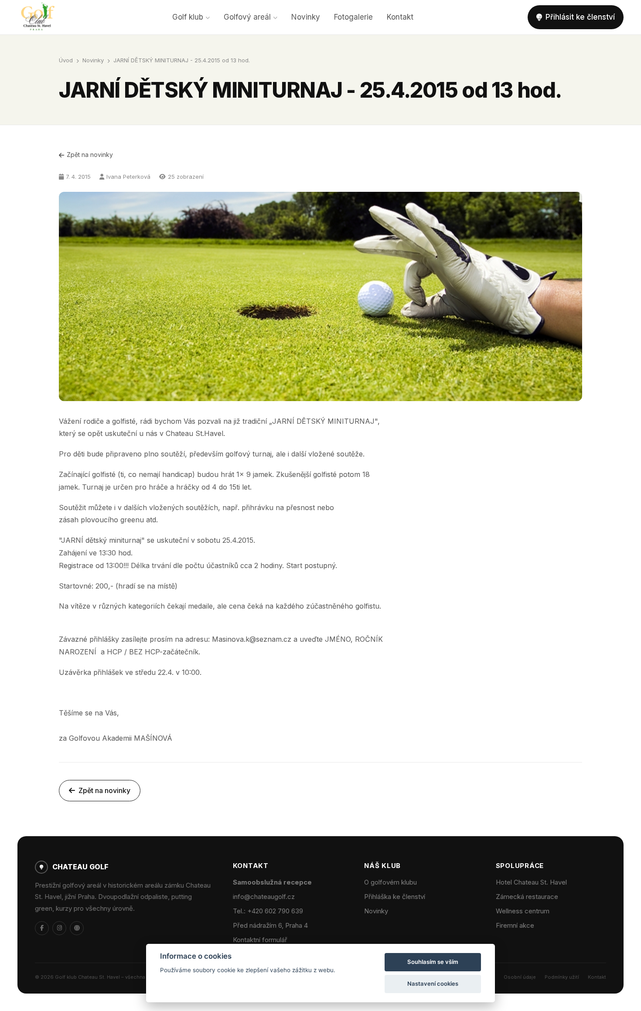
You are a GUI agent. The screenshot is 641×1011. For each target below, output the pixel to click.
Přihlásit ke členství (580, 17)
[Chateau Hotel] (77, 928)
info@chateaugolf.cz (264, 896)
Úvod (66, 60)
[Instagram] (59, 928)
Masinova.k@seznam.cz (251, 639)
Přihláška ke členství (394, 896)
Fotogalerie (353, 17)
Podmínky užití (562, 977)
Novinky (305, 17)
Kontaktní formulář (260, 940)
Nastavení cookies (432, 983)
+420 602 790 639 (275, 911)
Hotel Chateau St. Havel (531, 882)
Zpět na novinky (90, 154)
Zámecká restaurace (527, 896)
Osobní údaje (520, 977)
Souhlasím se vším (432, 961)
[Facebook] (42, 928)
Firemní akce (515, 925)
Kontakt (400, 17)
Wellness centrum (522, 911)
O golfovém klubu (390, 882)
